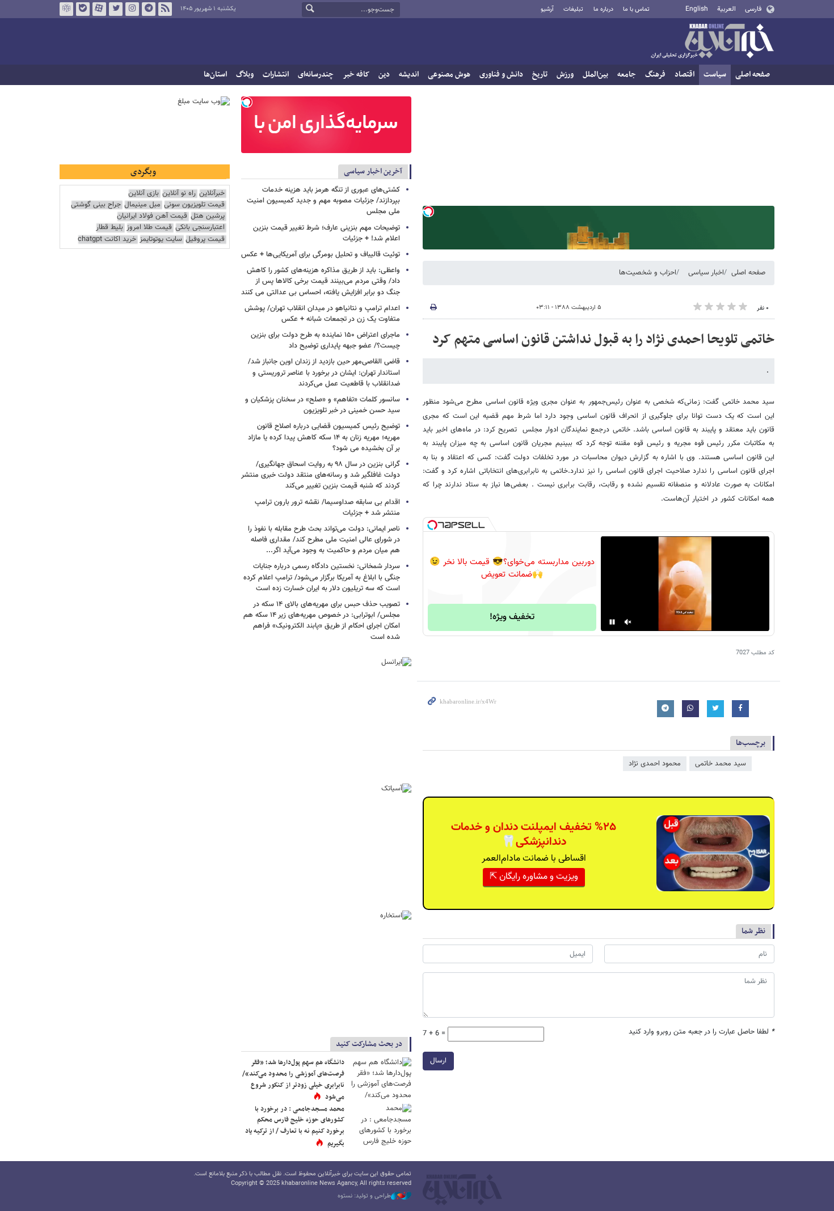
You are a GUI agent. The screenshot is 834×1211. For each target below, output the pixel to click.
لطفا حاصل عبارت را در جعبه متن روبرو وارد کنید (701, 1032)
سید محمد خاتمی (720, 763)
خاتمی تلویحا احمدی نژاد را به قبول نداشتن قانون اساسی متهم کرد (603, 339)
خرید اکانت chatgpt (107, 239)
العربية (726, 9)
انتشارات (276, 74)
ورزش (565, 74)
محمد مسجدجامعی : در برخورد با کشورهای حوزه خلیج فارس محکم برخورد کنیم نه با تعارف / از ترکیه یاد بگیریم (294, 1126)
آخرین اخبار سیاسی (373, 171)
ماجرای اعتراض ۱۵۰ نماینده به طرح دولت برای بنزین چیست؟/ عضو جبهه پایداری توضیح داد (325, 340)
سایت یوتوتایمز (161, 239)
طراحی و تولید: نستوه (364, 1196)
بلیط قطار (109, 227)
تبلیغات (573, 9)
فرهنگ (655, 74)
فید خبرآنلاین (165, 9)
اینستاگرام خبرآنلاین (132, 9)
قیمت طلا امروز (149, 227)
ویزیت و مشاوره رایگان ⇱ (534, 877)
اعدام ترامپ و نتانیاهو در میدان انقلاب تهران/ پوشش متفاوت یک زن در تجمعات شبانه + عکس (322, 314)
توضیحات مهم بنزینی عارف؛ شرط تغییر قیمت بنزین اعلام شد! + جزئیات (326, 233)
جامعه (626, 74)
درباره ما (603, 9)
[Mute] (628, 622)
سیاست (715, 74)
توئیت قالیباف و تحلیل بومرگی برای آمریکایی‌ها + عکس (320, 254)
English (696, 9)
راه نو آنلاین (179, 193)
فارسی (753, 9)
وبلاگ (245, 74)
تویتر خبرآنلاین (116, 9)
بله (83, 9)
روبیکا (66, 9)
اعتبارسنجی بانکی (200, 227)
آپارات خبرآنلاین (99, 9)
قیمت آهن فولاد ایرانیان (152, 216)
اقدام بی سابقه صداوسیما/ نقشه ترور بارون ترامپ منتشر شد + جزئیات (327, 508)
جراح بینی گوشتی (96, 205)
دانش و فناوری (501, 74)
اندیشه (409, 74)
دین (384, 74)
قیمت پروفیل (205, 239)
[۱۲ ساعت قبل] (380, 1078)
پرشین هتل (208, 216)
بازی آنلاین (143, 193)
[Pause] (612, 622)
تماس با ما (636, 9)
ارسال (438, 1060)
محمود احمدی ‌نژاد (655, 763)
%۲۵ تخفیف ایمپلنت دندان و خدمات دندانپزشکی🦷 (533, 834)
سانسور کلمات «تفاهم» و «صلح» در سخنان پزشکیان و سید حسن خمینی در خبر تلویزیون (322, 405)
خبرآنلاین (712, 42)
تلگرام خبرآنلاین (148, 9)
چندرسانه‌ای (316, 74)
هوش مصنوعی (449, 74)
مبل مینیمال (142, 205)
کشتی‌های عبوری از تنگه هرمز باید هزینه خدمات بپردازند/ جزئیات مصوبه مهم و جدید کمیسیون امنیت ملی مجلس (323, 200)
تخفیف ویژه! (512, 617)
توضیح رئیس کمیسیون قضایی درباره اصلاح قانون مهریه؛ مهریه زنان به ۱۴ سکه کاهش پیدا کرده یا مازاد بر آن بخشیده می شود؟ (324, 437)
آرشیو (547, 9)
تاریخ (539, 74)
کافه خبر (356, 74)
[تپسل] (428, 211)
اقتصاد (684, 74)
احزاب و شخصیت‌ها (647, 272)
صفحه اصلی (752, 74)
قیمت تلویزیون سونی (194, 205)
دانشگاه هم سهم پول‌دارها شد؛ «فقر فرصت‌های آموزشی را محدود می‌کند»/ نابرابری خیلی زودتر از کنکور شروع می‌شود (293, 1080)
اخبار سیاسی (706, 272)
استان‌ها (215, 74)
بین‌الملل (595, 74)
